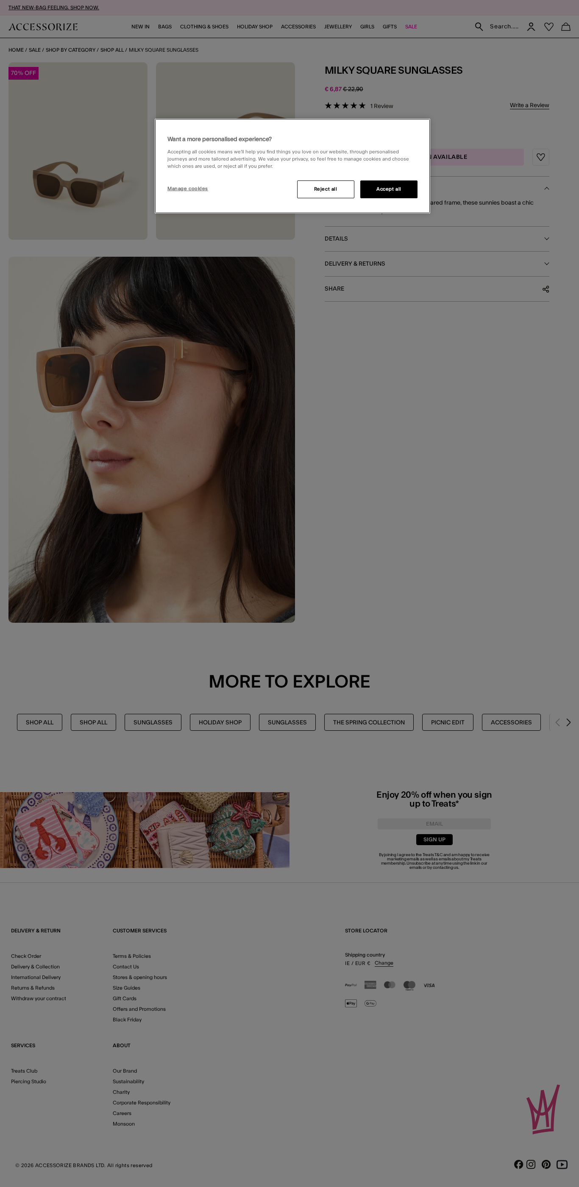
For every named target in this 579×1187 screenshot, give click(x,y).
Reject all (325, 189)
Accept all (388, 189)
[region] (292, 166)
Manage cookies (187, 188)
